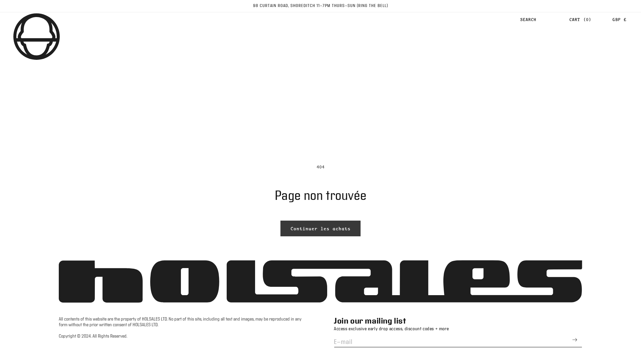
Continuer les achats (320, 229)
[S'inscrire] (574, 340)
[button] (528, 19)
